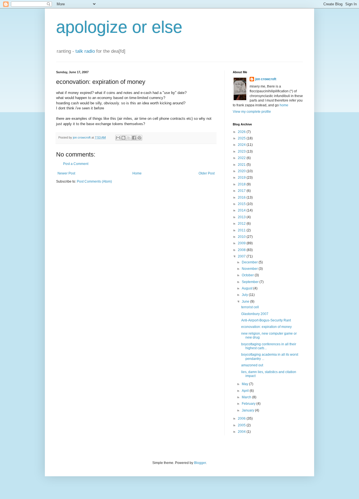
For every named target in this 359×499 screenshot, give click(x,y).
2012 (242, 224)
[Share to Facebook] (134, 138)
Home (137, 173)
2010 (242, 237)
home (284, 105)
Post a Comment (75, 164)
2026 (242, 132)
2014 (242, 210)
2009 (242, 243)
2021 (242, 165)
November (250, 269)
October (248, 275)
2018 (242, 184)
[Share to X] (129, 138)
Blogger (200, 463)
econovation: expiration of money (266, 327)
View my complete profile (252, 112)
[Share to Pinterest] (139, 138)
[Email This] (118, 138)
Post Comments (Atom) (94, 181)
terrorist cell (250, 307)
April (246, 391)
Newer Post (66, 173)
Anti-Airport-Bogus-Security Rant (266, 320)
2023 (242, 151)
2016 (242, 197)
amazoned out (252, 365)
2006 (242, 418)
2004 (242, 432)
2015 (242, 204)
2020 (242, 171)
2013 (242, 217)
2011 (242, 230)
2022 (242, 158)
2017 (242, 191)
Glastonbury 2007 (254, 314)
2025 (242, 138)
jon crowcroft (265, 79)
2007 (242, 256)
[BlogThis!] (123, 138)
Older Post (207, 173)
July (245, 295)
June (246, 301)
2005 (242, 425)
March (247, 397)
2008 (242, 250)
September (250, 282)
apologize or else (119, 27)
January (248, 410)
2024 (242, 145)
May (245, 384)
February (249, 404)
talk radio (85, 51)
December (250, 262)
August (247, 288)
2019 (242, 178)
